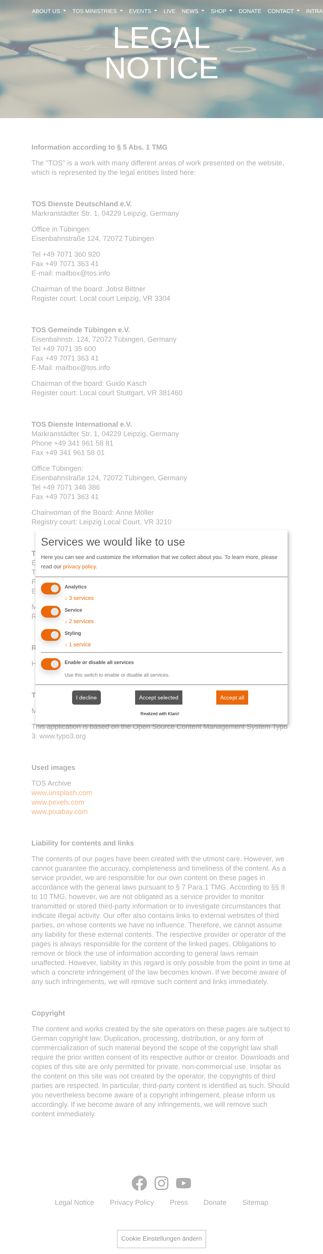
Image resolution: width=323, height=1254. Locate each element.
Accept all (232, 697)
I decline (86, 697)
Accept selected (158, 697)
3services (79, 598)
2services (79, 621)
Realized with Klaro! (160, 714)
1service (78, 644)
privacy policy (79, 567)
